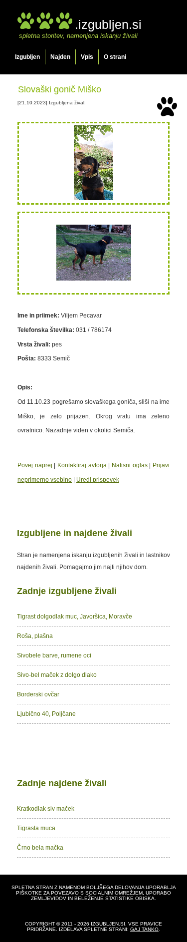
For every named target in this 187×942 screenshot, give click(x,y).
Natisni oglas (130, 465)
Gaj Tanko (144, 929)
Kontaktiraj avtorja (82, 465)
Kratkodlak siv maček (45, 808)
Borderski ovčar (38, 694)
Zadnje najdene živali (62, 783)
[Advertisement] (93, 749)
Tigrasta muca (36, 828)
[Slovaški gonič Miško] (93, 198)
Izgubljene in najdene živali (74, 533)
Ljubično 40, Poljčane (46, 713)
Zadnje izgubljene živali (67, 591)
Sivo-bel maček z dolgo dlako (57, 674)
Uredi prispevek (97, 479)
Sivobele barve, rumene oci (54, 655)
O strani (115, 56)
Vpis (87, 56)
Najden (60, 56)
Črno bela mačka (40, 847)
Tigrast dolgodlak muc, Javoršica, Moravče (74, 616)
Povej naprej (34, 465)
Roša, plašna (35, 635)
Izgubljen (27, 56)
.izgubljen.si (108, 24)
